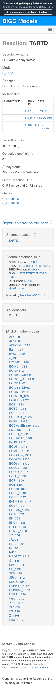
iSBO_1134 (16, 564)
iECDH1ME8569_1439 (24, 425)
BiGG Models (19, 21)
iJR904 (13, 539)
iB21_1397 (16, 349)
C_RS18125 (10, 198)
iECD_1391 (16, 412)
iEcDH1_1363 (18, 421)
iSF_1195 (15, 569)
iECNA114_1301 (20, 455)
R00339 (33, 262)
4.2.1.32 (28, 281)
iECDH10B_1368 (20, 417)
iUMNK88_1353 (19, 590)
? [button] (50, 222)
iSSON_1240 (17, 581)
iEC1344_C (16, 370)
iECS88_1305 (18, 489)
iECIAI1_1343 (18, 446)
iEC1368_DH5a (19, 387)
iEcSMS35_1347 (20, 501)
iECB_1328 (16, 404)
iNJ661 (13, 552)
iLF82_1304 (17, 543)
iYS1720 (14, 611)
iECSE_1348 (17, 493)
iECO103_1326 (19, 459)
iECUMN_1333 (19, 510)
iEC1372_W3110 (20, 391)
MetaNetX (26, 295)
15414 (29, 266)
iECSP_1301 (17, 505)
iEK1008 (14, 518)
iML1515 (14, 548)
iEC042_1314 (18, 366)
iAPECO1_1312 (19, 345)
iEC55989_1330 (19, 396)
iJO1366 (14, 535)
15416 (46, 266)
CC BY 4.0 (39, 295)
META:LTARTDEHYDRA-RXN (28, 275)
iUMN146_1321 (19, 586)
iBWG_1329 (17, 353)
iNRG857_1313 (19, 556)
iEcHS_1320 (17, 442)
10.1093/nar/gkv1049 (37, 667)
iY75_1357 (16, 603)
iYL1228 (14, 607)
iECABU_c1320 (19, 400)
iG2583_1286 (18, 531)
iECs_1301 (16, 484)
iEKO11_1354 (18, 522)
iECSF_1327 (17, 497)
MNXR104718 (17, 288)
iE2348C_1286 (19, 362)
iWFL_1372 (16, 598)
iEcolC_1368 (17, 476)
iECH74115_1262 (21, 438)
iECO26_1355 (18, 467)
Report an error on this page (26, 222)
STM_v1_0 (16, 619)
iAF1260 (14, 337)
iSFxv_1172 (17, 577)
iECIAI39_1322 (19, 451)
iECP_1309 (16, 480)
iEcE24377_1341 (20, 429)
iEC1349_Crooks (20, 375)
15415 (37, 266)
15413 (20, 266)
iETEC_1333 (17, 526)
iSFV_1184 (16, 573)
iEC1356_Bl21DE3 (21, 379)
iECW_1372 (17, 514)
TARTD (13, 240)
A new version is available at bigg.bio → (28, 12)
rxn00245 (33, 269)
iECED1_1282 (18, 434)
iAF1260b (15, 341)
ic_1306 (7, 73)
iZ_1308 (14, 615)
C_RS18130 (10, 203)
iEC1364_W (17, 383)
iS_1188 (14, 560)
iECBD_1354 (17, 408)
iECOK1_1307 (18, 472)
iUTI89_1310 (17, 594)
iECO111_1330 (19, 463)
